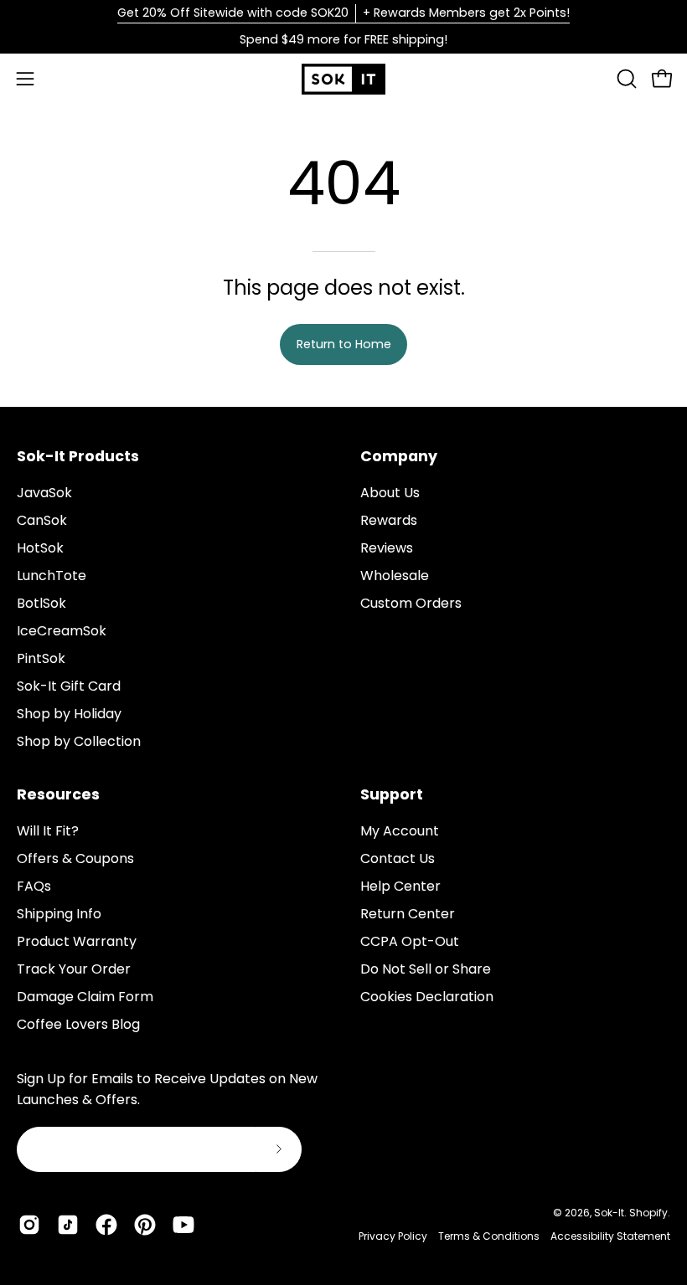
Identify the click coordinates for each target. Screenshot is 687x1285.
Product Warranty (77, 941)
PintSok (41, 658)
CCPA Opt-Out (409, 941)
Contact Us (397, 858)
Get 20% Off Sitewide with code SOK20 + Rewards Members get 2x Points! (343, 12)
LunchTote (51, 575)
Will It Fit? (48, 830)
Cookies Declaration (426, 996)
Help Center (400, 886)
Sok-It (609, 1212)
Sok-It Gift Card (69, 686)
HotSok (40, 548)
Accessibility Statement (610, 1236)
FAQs (34, 886)
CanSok (42, 520)
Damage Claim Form (85, 996)
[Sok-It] (343, 79)
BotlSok (41, 603)
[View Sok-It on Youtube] (183, 1224)
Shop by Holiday (69, 713)
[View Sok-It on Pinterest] (145, 1224)
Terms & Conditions (489, 1236)
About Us (390, 492)
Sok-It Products (78, 456)
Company (398, 456)
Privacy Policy (393, 1236)
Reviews (386, 548)
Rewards (388, 520)
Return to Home (344, 344)
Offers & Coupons (75, 858)
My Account (399, 830)
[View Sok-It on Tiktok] (67, 1224)
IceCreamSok (61, 630)
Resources (58, 794)
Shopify (648, 1212)
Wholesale (394, 575)
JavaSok (44, 492)
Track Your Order (74, 969)
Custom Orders (411, 603)
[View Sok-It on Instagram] (29, 1224)
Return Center (407, 913)
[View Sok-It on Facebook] (106, 1224)
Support (391, 794)
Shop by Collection (79, 741)
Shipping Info (59, 913)
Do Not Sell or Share (425, 969)
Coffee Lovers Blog (78, 1024)
